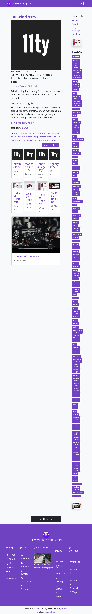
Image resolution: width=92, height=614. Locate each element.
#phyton (75, 219)
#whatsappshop (78, 492)
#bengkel (76, 375)
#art (74, 205)
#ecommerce (77, 234)
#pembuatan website (77, 71)
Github (24, 589)
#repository (76, 153)
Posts (23, 86)
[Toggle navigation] (82, 4)
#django (75, 222)
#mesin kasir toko (76, 336)
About (75, 23)
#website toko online (76, 427)
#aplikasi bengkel (76, 366)
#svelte (75, 238)
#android (76, 183)
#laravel (75, 172)
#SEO (75, 93)
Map (74, 592)
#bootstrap (76, 123)
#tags (75, 270)
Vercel (59, 596)
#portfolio (76, 208)
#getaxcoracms (78, 140)
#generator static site (29, 140)
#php (74, 176)
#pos (74, 294)
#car (74, 136)
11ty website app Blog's (23, 3)
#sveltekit (76, 241)
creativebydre (50, 612)
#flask (75, 226)
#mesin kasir (76, 290)
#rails (75, 157)
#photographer (78, 201)
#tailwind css (16, 140)
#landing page (76, 168)
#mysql (75, 251)
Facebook (25, 558)
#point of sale (76, 443)
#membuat (76, 186)
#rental (75, 415)
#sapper (75, 244)
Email (74, 587)
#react (75, 212)
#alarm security (76, 274)
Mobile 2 (73, 582)
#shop (75, 480)
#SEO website (76, 127)
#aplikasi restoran (76, 438)
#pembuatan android (77, 360)
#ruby (75, 160)
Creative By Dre (42, 564)
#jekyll (75, 164)
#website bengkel (76, 371)
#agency (75, 90)
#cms (75, 116)
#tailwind (57, 137)
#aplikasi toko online (76, 420)
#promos (76, 348)
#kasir (75, 301)
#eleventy (23, 133)
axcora (64, 609)
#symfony (76, 248)
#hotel (75, 404)
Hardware (76, 33)
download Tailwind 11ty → (24, 122)
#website (31, 133)
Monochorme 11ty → (50, 145)
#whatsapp (76, 496)
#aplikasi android (76, 352)
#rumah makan (76, 312)
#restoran (76, 317)
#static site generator (43, 133)
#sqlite (75, 179)
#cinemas (76, 267)
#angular (76, 109)
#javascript (76, 215)
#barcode (76, 341)
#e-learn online (76, 459)
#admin (75, 327)
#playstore (76, 356)
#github (75, 147)
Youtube (25, 566)
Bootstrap (60, 573)
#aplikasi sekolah (76, 449)
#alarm (75, 279)
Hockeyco (60, 581)
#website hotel (76, 384)
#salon (75, 408)
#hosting (76, 150)
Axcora (59, 561)
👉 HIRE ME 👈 (46, 519)
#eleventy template (46, 137)
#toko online (76, 433)
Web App (76, 30)
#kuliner (75, 324)
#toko (75, 474)
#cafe (75, 308)
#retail (75, 477)
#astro (75, 119)
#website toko (76, 469)
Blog (74, 27)
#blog (36, 137)
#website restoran (76, 400)
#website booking (76, 390)
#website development (25, 137)
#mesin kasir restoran (76, 284)
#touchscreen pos (77, 331)
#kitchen (75, 305)
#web (75, 198)
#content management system (47, 140)
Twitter (24, 573)
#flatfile (75, 143)
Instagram (25, 581)
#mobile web (76, 194)
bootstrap (38, 609)
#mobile (75, 189)
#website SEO (76, 132)
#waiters (76, 298)
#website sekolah (76, 454)
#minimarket (77, 484)
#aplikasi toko (76, 464)
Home (14, 86)
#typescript (76, 112)
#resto (75, 320)
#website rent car (76, 395)
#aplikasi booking (76, 379)
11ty (59, 566)
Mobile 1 (73, 571)
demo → (26, 127)
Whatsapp (74, 561)
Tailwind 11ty (23, 16)
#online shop (76, 230)
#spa (74, 411)
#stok (75, 344)
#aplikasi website (76, 488)
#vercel (75, 263)
